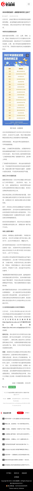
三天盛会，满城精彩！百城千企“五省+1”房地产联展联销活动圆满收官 (15, 429)
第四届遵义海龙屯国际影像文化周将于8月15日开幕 (16, 465)
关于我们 (8, 473)
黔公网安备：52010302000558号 (17, 486)
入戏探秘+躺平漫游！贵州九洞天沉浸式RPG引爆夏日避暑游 (16, 434)
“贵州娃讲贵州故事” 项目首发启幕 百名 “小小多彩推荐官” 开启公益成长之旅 (16, 445)
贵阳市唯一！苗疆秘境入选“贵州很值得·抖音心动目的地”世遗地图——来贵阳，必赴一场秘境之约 (16, 455)
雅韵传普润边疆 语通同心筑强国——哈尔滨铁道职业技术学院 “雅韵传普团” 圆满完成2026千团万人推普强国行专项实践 (16, 460)
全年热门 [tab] (27, 412)
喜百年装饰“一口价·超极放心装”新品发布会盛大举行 (15, 419)
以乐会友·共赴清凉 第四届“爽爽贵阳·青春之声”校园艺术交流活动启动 (16, 450)
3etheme (21, 488)
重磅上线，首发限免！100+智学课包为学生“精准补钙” (15, 424)
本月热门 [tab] (20, 412)
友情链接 (16, 477)
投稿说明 (24, 473)
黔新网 (9, 398)
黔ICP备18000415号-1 (16, 483)
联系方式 (16, 473)
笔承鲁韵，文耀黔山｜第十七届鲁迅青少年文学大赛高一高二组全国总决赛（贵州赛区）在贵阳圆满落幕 (16, 439)
